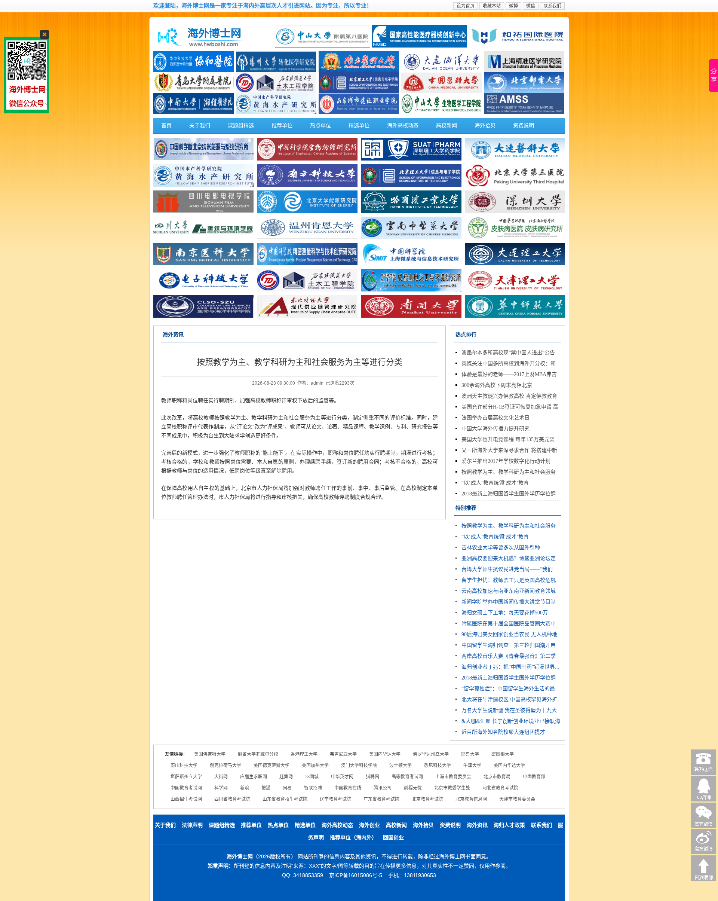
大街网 (221, 776)
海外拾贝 (485, 125)
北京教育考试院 (427, 799)
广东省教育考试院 (381, 799)
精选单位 (359, 125)
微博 (513, 6)
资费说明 (523, 125)
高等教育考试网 (407, 776)
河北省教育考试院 (500, 788)
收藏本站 (492, 6)
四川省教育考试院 (232, 799)
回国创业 (393, 837)
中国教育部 (534, 776)
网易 (287, 788)
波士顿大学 (400, 765)
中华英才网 (342, 776)
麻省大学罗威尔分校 (258, 754)
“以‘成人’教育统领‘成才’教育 (495, 483)
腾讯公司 (383, 788)
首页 (166, 125)
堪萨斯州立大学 (186, 776)
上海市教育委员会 (453, 776)
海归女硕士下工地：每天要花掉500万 (504, 613)
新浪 (244, 788)
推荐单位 (281, 125)
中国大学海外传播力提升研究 (495, 428)
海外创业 (369, 825)
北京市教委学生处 (452, 788)
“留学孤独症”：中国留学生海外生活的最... (510, 688)
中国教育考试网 (186, 788)
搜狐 (265, 788)
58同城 (312, 776)
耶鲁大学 (470, 754)
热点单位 (320, 125)
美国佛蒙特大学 (209, 754)
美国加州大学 (315, 765)
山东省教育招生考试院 (285, 799)
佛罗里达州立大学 (431, 754)
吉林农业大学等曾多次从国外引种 (500, 547)
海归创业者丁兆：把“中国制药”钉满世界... (510, 667)
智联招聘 (313, 788)
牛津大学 (472, 765)
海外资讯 (477, 825)
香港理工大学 (304, 754)
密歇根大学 (502, 754)
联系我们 (552, 6)
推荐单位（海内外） (353, 837)
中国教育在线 (347, 788)
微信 (530, 6)
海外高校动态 (402, 125)
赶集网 (286, 776)
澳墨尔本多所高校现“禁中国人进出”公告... (510, 352)
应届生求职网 (253, 776)
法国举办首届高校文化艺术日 (495, 418)
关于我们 (199, 125)
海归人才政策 (509, 825)
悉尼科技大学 (437, 765)
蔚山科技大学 (184, 765)
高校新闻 (446, 125)
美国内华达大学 (385, 754)
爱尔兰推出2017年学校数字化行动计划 (505, 461)
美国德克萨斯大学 (271, 765)
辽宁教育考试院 (335, 799)
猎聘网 (372, 776)
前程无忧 (413, 788)
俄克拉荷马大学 (225, 765)
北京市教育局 (497, 776)
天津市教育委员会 (517, 799)
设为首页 (466, 6)
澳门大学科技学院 (359, 765)
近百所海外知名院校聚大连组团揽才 (503, 732)
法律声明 (192, 825)
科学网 (221, 788)
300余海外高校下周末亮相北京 (496, 385)
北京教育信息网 (471, 799)
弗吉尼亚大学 (343, 754)
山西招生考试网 (186, 799)
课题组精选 (241, 125)
